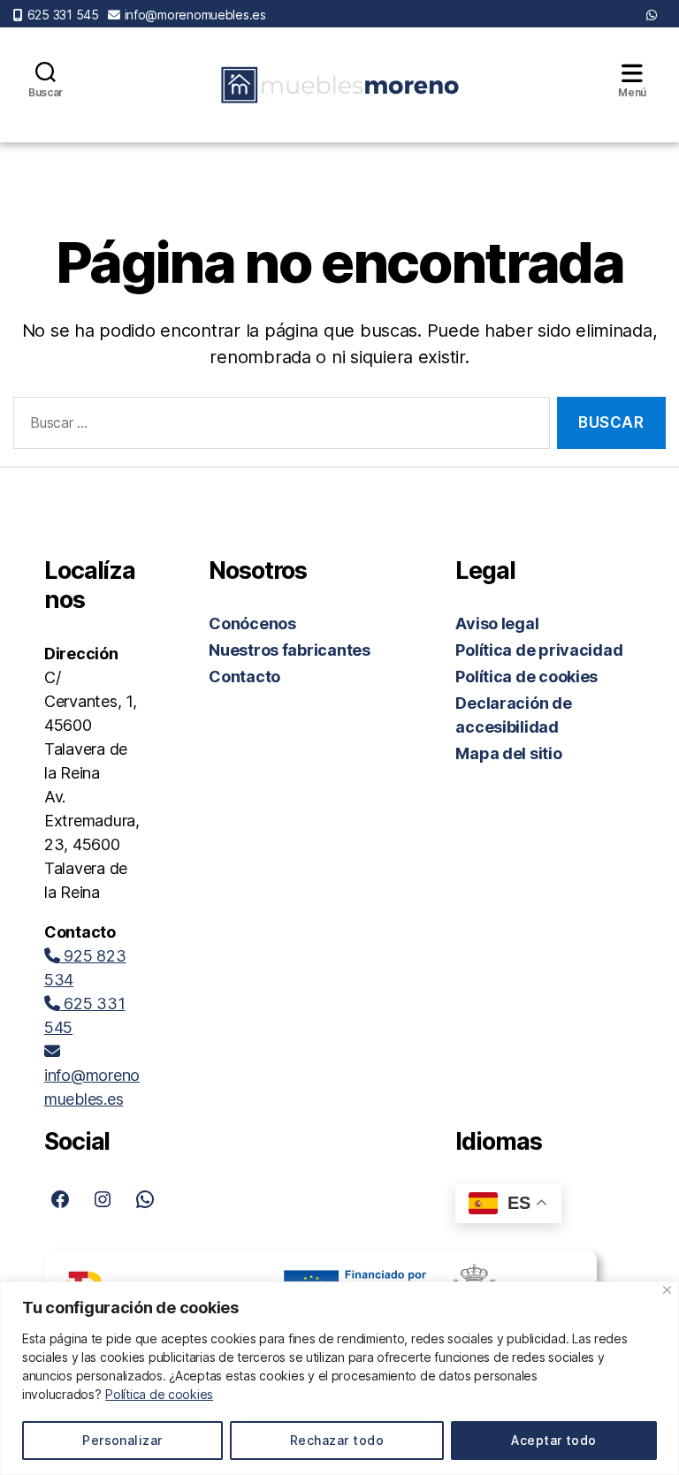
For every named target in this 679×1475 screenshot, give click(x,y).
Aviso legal (496, 623)
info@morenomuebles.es (195, 14)
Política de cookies (159, 1394)
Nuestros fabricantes (289, 650)
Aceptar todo (554, 1440)
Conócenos (252, 623)
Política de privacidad (538, 650)
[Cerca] (667, 1290)
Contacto (244, 676)
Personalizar (122, 1440)
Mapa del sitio (508, 753)
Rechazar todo (337, 1440)
